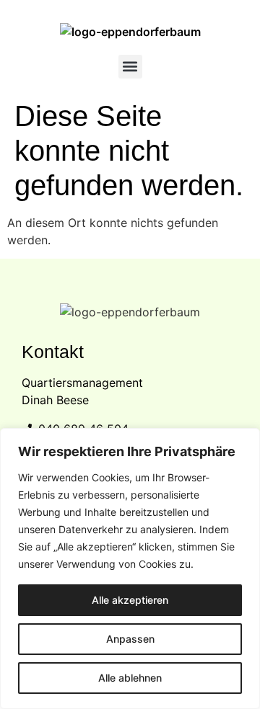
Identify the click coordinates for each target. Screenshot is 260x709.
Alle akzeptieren (130, 600)
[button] (130, 67)
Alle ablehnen (130, 678)
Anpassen (130, 639)
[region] (130, 568)
